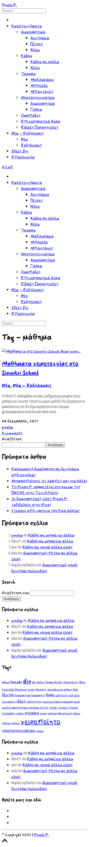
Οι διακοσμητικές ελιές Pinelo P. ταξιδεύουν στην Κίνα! (39, 502)
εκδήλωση (62, 695)
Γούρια (36, 109)
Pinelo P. (41, 835)
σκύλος (20, 713)
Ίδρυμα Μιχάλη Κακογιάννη (61, 682)
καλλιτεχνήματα (52, 702)
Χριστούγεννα (55, 690)
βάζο (75, 690)
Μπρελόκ (39, 86)
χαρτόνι (15, 723)
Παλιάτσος (21, 690)
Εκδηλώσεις (31, 145)
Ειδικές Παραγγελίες (39, 127)
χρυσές (40, 731)
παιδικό (73, 708)
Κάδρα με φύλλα (44, 62)
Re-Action (38, 682)
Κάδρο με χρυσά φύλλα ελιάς (48, 547)
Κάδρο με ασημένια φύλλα (51, 535)
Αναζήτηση (12, 439)
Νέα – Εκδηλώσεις (27, 133)
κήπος (38, 702)
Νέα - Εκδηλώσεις (32, 385)
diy (27, 680)
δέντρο (8, 695)
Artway (6, 682)
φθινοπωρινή (65, 713)
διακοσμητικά (23, 695)
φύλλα (77, 713)
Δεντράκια (39, 38)
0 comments (12, 433)
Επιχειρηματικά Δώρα (40, 121)
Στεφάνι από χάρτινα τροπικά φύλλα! (45, 511)
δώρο (50, 695)
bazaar (16, 682)
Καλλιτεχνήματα (26, 26)
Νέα (24, 139)
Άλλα (35, 50)
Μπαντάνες (41, 92)
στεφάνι (32, 713)
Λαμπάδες (31, 115)
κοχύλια (6, 708)
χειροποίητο (40, 721)
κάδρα (30, 702)
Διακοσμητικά (33, 32)
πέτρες (53, 708)
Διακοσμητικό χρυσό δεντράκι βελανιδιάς (44, 568)
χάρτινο (6, 723)
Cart (7, 167)
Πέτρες (36, 44)
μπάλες (24, 708)
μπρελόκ (34, 708)
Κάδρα (26, 56)
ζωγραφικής (9, 702)
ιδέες (21, 701)
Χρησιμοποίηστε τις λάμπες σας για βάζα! (49, 481)
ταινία (43, 713)
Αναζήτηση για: (15, 593)
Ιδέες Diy (19, 151)
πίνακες (63, 708)
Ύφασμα (28, 74)
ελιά (70, 695)
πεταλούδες (8, 713)
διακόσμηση (38, 695)
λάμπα (15, 708)
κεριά (77, 702)
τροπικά (52, 713)
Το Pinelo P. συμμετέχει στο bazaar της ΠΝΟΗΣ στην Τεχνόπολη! (45, 490)
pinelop (7, 427)
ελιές (77, 695)
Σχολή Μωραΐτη (37, 690)
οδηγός (44, 708)
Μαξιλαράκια (42, 80)
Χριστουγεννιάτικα (38, 98)
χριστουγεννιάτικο (19, 730)
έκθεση (68, 690)
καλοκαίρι (67, 702)
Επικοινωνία (23, 157)
